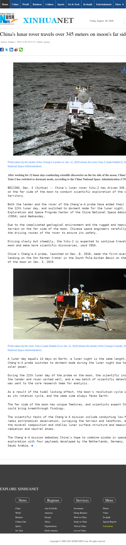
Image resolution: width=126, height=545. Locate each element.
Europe (48, 517)
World (25, 4)
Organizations (51, 526)
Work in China (80, 517)
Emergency (79, 535)
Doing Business (80, 512)
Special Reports (109, 521)
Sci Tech (19, 530)
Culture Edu (20, 521)
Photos (106, 508)
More (119, 4)
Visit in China (80, 526)
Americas (49, 512)
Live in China (80, 530)
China (15, 4)
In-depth (87, 4)
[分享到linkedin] (11, 49)
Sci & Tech (73, 4)
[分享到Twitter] (7, 49)
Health (18, 535)
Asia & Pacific (51, 508)
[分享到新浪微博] (16, 49)
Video (105, 512)
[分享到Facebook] (2, 49)
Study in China (80, 521)
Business (37, 4)
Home (5, 4)
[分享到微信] (21, 49)
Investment (78, 508)
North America (51, 530)
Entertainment (103, 4)
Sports (60, 4)
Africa (47, 521)
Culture (49, 4)
